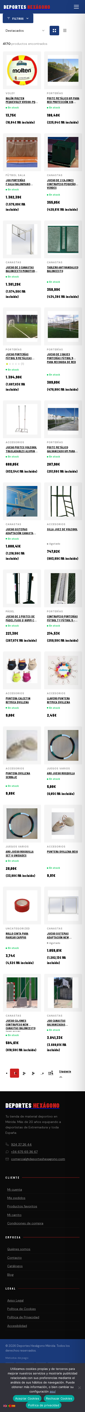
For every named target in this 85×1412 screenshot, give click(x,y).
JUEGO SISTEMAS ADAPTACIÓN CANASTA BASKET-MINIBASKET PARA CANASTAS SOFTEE (21, 534)
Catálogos (15, 1266)
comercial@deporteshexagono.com (38, 1159)
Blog (10, 1275)
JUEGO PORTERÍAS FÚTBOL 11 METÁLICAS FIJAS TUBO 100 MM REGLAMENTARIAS (19, 359)
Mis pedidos (16, 1198)
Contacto (14, 1258)
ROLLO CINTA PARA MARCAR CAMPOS (17, 935)
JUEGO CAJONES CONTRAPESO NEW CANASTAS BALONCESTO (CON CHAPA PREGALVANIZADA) (20, 1028)
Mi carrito (14, 1215)
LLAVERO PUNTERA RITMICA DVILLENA (58, 700)
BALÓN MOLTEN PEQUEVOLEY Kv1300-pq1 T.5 (21, 102)
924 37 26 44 (21, 1144)
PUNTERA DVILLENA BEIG (62, 851)
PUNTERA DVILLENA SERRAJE (18, 775)
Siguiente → (65, 1074)
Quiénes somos (18, 1249)
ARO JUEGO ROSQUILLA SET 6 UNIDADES (20, 853)
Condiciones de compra (25, 1223)
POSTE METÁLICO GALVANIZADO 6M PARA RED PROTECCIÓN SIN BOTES (61, 452)
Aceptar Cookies (27, 1398)
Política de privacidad (43, 1405)
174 (50, 1073)
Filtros (18, 18)
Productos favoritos (22, 1206)
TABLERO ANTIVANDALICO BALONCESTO (62, 269)
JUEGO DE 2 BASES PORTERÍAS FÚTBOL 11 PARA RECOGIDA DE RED (61, 358)
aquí (53, 1391)
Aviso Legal (15, 1300)
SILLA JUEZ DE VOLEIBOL (62, 529)
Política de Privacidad (23, 1317)
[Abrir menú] (76, 7)
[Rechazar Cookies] (79, 1387)
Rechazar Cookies (59, 1398)
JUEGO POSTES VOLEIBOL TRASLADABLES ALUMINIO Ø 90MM (21, 451)
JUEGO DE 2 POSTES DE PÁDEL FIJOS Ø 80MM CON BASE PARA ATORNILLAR (21, 620)
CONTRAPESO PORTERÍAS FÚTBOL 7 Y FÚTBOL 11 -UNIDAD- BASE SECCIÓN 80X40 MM (62, 621)
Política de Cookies (21, 1309)
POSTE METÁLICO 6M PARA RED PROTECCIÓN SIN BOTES (63, 102)
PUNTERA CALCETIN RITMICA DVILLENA (18, 700)
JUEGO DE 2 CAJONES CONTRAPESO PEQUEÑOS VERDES (62, 184)
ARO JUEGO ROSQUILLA (61, 773)
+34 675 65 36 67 (24, 1152)
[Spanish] (14, 1405)
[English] (5, 1405)
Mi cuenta (14, 1189)
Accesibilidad (17, 1326)
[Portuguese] (9, 1405)
